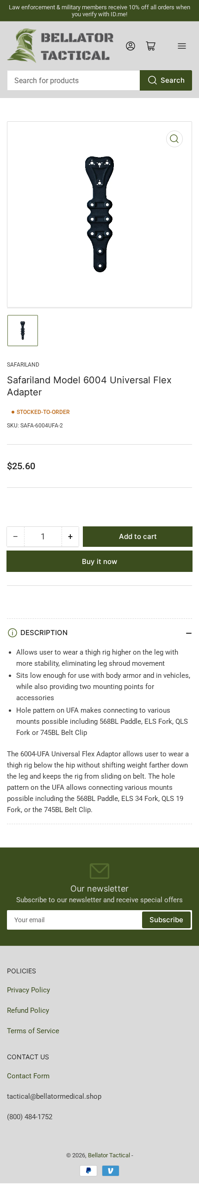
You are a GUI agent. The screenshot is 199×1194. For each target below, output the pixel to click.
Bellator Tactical (109, 1155)
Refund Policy (28, 1010)
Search (173, 80)
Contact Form (28, 1076)
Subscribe (166, 919)
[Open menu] (182, 46)
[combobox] (99, 80)
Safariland (23, 364)
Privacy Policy (28, 990)
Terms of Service (33, 1031)
